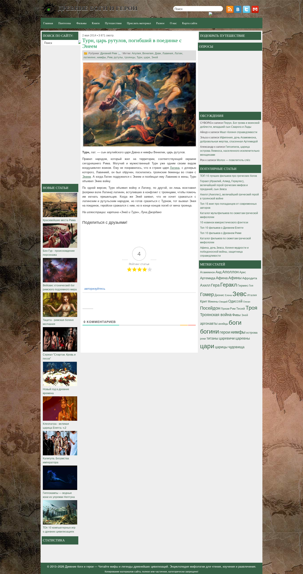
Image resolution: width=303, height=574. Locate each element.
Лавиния (167, 53)
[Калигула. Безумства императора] (60, 454)
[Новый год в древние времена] (60, 385)
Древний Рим (108, 53)
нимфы (101, 57)
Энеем (86, 176)
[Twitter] (247, 12)
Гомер (207, 294)
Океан (246, 301)
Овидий (223, 301)
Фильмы (81, 23)
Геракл (228, 284)
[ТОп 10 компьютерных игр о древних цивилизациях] (60, 523)
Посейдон (210, 308)
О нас (173, 23)
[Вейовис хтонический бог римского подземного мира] (60, 281)
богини (209, 331)
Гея (251, 285)
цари (147, 57)
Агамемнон (207, 272)
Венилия (147, 53)
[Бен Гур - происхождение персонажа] (60, 246)
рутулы (118, 57)
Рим (109, 57)
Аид (219, 271)
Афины (235, 277)
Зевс (239, 293)
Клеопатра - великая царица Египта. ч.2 (56, 425)
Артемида (207, 277)
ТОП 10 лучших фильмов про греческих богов (228, 175)
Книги (96, 23)
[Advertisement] (60, 115)
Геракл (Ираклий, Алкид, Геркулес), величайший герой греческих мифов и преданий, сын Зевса (224, 185)
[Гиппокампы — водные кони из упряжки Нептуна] (60, 489)
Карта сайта (189, 23)
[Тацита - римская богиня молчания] (60, 316)
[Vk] (238, 12)
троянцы (129, 57)
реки (203, 338)
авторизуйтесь (94, 288)
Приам (225, 308)
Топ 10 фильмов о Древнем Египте (222, 227)
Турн (139, 57)
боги (235, 322)
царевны (242, 338)
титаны (212, 338)
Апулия (136, 53)
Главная (48, 23)
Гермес (243, 285)
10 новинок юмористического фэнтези (224, 222)
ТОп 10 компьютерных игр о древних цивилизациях (59, 529)
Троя (251, 307)
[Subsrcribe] (230, 12)
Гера (215, 285)
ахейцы (223, 323)
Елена (228, 295)
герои (225, 332)
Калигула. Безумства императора (56, 460)
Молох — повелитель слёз (233, 160)
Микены (213, 301)
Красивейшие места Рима (59, 220)
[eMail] (256, 12)
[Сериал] (60, 350)
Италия (252, 295)
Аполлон (230, 271)
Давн (158, 53)
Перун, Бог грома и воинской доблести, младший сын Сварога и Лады (230, 124)
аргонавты (209, 323)
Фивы (236, 314)
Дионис (219, 295)
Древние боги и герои (79, 566)
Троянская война (216, 314)
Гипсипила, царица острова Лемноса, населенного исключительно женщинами (230, 150)
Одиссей (235, 301)
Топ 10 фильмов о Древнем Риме (221, 233)
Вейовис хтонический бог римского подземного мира (60, 287)
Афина (222, 277)
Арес (242, 272)
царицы (221, 346)
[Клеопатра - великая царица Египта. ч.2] (60, 419)
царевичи (227, 338)
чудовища (236, 346)
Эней (154, 57)
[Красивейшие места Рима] (60, 216)
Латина (174, 167)
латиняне (89, 57)
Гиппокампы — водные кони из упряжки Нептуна (59, 495)
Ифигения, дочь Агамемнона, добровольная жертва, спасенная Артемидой (229, 139)
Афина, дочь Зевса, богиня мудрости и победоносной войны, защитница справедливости (224, 251)
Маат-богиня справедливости (238, 132)
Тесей (240, 308)
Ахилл (205, 285)
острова (252, 332)
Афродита (249, 278)
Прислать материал (139, 23)
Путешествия (113, 23)
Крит (203, 301)
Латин (178, 53)
